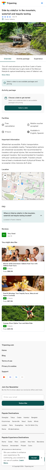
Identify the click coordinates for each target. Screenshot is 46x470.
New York (31, 442)
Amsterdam (14, 446)
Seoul (24, 421)
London (4, 425)
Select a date (23, 108)
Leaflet (22, 199)
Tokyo (12, 417)
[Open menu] (42, 3)
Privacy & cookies (9, 366)
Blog (4, 356)
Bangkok (34, 417)
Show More (6, 75)
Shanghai (5, 417)
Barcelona (40, 442)
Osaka (19, 417)
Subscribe (23, 403)
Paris (11, 425)
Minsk (36, 421)
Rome (4, 429)
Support (5, 371)
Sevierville (15, 421)
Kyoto (30, 421)
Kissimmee (6, 421)
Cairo (30, 446)
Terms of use (7, 361)
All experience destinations (11, 449)
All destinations (13, 429)
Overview (7, 59)
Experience (38, 59)
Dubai (10, 442)
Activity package (23, 59)
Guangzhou (19, 425)
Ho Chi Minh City (31, 425)
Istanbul (26, 417)
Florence (5, 446)
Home (4, 350)
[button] (22, 184)
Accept (34, 458)
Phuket (23, 446)
